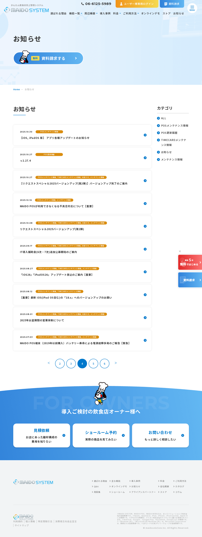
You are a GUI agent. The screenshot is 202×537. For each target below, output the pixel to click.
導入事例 (105, 13)
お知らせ (178, 13)
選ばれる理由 (58, 13)
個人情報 (30, 521)
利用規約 (18, 521)
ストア (167, 13)
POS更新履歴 (169, 133)
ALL (163, 118)
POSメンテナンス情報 (175, 125)
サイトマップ (22, 525)
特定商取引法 (45, 521)
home (16, 89)
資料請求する (49, 58)
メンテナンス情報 (172, 159)
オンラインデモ (150, 13)
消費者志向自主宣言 (66, 521)
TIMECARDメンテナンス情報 (174, 142)
